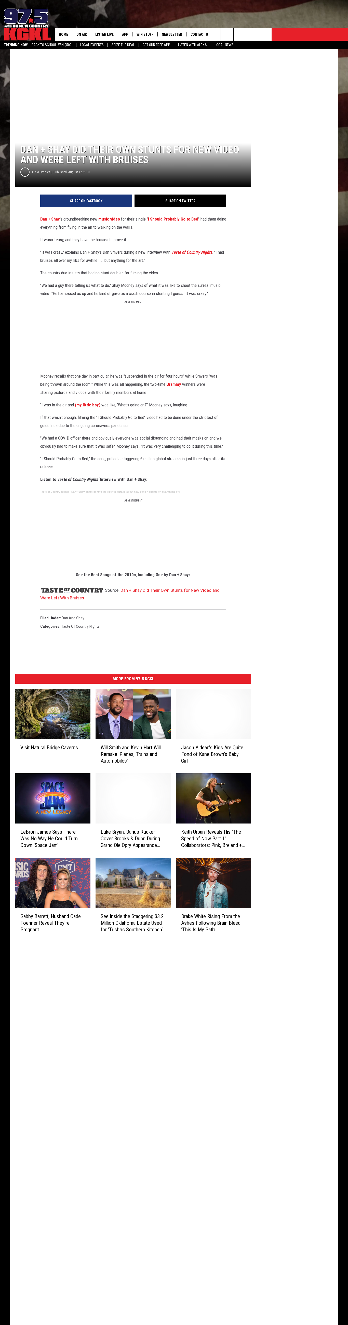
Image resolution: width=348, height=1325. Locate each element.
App (125, 34)
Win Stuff (145, 34)
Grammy (173, 384)
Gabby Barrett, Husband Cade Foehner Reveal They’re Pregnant (50, 923)
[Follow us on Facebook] (240, 34)
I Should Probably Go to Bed (173, 219)
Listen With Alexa (192, 45)
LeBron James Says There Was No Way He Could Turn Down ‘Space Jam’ (49, 838)
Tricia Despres (41, 172)
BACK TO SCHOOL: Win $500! (52, 45)
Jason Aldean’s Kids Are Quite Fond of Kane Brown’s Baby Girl (212, 754)
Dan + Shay (50, 219)
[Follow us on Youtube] (265, 34)
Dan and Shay (73, 618)
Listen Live (104, 34)
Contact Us (200, 34)
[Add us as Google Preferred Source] (227, 34)
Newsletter (172, 34)
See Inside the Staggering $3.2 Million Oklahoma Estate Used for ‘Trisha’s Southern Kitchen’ (132, 923)
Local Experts (92, 45)
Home (63, 34)
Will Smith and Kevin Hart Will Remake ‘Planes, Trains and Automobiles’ (131, 754)
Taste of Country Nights (191, 252)
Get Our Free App (156, 45)
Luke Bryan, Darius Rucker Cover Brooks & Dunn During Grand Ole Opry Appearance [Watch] (130, 838)
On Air (81, 34)
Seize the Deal (123, 45)
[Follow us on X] (252, 34)
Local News (224, 45)
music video (109, 219)
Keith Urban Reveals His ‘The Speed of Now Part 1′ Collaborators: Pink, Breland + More (211, 838)
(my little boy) (87, 404)
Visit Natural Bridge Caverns (49, 747)
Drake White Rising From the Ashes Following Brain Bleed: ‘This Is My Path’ (211, 923)
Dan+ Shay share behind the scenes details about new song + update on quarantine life (125, 491)
